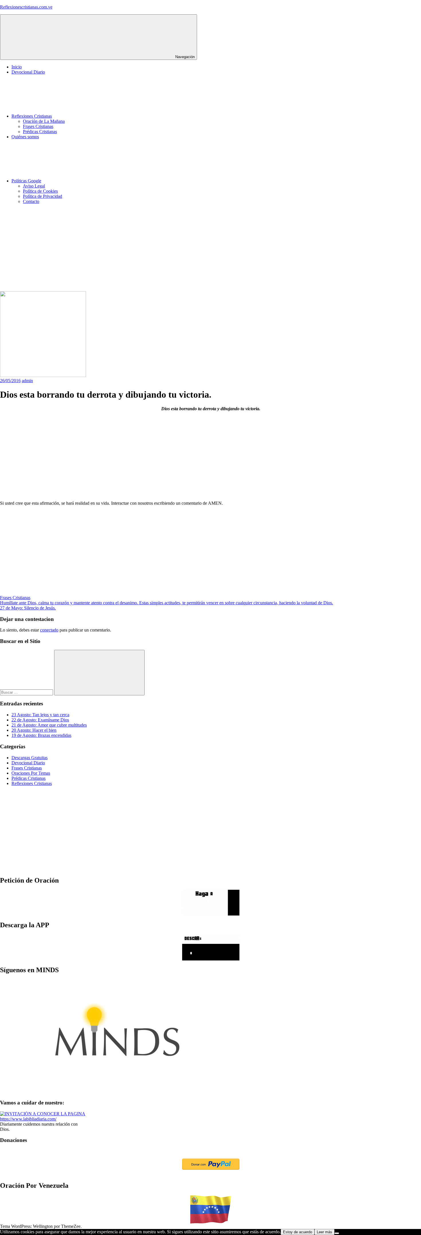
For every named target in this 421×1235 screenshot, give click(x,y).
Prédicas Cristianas (40, 131)
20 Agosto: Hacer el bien (33, 730)
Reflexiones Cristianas (31, 116)
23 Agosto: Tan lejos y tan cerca (40, 714)
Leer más (324, 1232)
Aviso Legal (34, 186)
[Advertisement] (172, 249)
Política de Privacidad (42, 196)
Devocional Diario (28, 72)
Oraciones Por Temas (30, 773)
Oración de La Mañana (44, 121)
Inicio (16, 66)
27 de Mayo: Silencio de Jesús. (28, 607)
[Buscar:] (27, 692)
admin (27, 380)
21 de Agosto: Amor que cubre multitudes (49, 725)
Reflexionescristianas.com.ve (26, 7)
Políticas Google (26, 180)
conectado (49, 630)
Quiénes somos (25, 136)
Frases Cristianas (38, 126)
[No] (337, 1233)
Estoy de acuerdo (297, 1232)
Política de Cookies (40, 191)
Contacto (31, 201)
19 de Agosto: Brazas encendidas (41, 735)
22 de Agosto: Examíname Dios (40, 719)
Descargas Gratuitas (29, 757)
